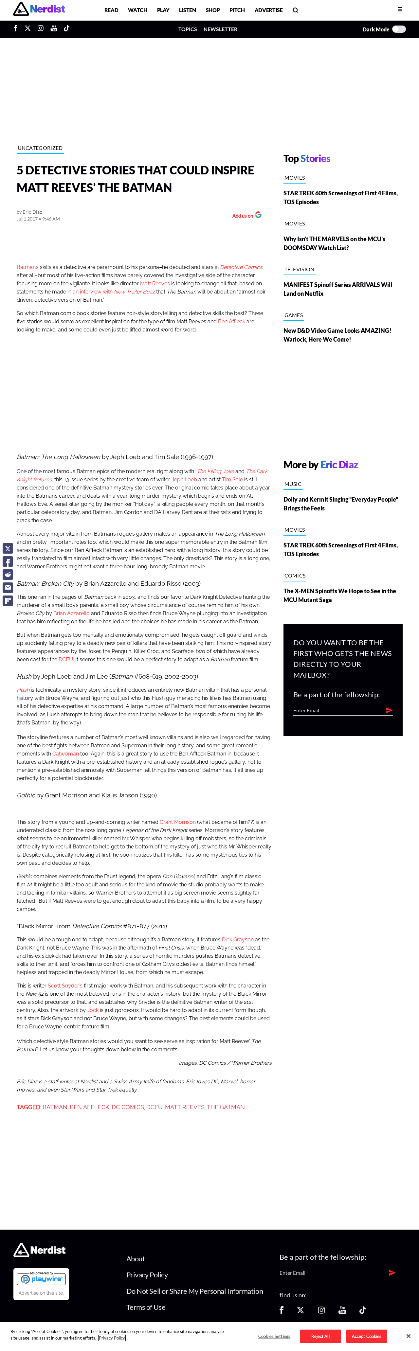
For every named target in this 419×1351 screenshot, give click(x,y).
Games (293, 315)
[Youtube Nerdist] (54, 29)
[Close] (408, 1336)
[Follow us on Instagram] (321, 1312)
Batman (55, 1107)
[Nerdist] (39, 10)
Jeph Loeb (184, 480)
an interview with (114, 292)
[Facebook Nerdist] (17, 29)
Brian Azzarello (71, 613)
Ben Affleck (231, 322)
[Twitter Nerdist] (27, 29)
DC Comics (128, 1107)
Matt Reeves (155, 284)
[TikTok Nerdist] (67, 29)
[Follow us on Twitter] (300, 1312)
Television (299, 269)
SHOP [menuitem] (213, 10)
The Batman (226, 1107)
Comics (295, 575)
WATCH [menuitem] (137, 10)
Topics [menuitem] (187, 29)
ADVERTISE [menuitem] (269, 10)
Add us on (241, 216)
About (135, 1258)
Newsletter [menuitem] (220, 29)
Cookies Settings (274, 1336)
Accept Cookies (367, 1336)
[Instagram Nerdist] (40, 29)
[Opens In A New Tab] (41, 1278)
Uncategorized (40, 148)
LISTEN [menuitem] (187, 10)
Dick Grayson (238, 940)
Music (293, 484)
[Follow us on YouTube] (342, 1312)
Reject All (320, 1336)
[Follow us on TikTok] (362, 1312)
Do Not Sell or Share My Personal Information (194, 1291)
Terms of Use (146, 1307)
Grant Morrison (178, 822)
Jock (93, 1010)
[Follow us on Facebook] (281, 1312)
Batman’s (28, 267)
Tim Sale (232, 480)
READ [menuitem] (111, 10)
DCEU (66, 660)
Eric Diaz (32, 212)
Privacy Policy (147, 1274)
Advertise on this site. (41, 1293)
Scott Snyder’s (65, 986)
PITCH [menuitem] (237, 10)
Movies (294, 177)
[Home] (39, 1255)
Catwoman (65, 754)
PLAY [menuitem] (163, 10)
